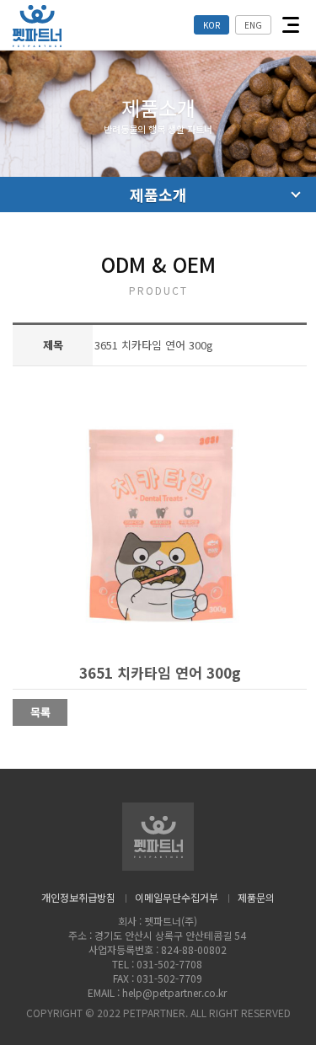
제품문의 (256, 897)
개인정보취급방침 (78, 897)
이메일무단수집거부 (176, 897)
